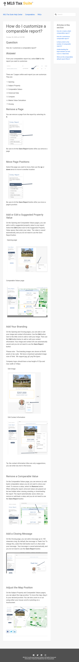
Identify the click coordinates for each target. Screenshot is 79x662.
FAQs (39, 15)
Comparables (30, 15)
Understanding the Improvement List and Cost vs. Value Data (63, 51)
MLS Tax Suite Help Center (12, 15)
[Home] (18, 3)
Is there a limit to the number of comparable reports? (64, 44)
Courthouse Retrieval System (35, 657)
